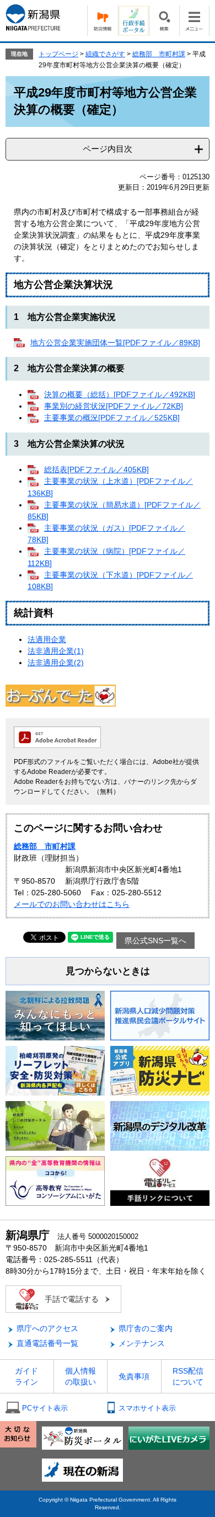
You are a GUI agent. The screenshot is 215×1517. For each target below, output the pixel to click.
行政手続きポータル (133, 21)
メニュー (194, 21)
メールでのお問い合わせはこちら (72, 904)
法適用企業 (47, 639)
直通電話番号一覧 (47, 1343)
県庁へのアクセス (47, 1328)
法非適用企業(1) (56, 651)
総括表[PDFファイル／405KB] (96, 469)
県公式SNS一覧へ (155, 940)
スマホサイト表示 (147, 1408)
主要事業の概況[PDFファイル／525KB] (112, 417)
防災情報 (102, 21)
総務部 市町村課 (158, 54)
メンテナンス (142, 1343)
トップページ (58, 54)
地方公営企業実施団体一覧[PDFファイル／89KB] (115, 342)
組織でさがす (105, 54)
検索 (164, 21)
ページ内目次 (107, 148)
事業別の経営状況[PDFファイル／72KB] (113, 406)
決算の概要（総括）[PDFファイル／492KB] (119, 394)
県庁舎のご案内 (146, 1328)
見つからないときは (108, 971)
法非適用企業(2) (56, 662)
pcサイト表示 (45, 1408)
